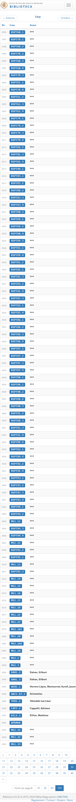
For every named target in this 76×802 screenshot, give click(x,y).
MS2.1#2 (16, 643)
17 (49, 760)
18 (57, 760)
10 (66, 754)
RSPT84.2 (17, 226)
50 (52, 788)
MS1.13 (15, 564)
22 (11, 767)
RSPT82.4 (17, 161)
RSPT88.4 (17, 442)
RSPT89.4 (17, 456)
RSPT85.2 (17, 283)
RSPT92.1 (17, 449)
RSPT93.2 (17, 485)
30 (72, 767)
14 (26, 760)
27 (49, 767)
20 (72, 760)
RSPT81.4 (17, 291)
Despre (61, 800)
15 (34, 760)
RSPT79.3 (17, 132)
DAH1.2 (15, 672)
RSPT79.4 (17, 139)
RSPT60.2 (17, 46)
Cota (12, 25)
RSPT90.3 (17, 406)
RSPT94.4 (17, 535)
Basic (70, 800)
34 (26, 773)
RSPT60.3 (17, 60)
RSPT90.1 (17, 377)
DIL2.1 (15, 715)
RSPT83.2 (17, 183)
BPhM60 (15, 722)
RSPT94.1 (17, 506)
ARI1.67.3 (18, 693)
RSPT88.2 (17, 399)
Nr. (3, 25)
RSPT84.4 (17, 255)
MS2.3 (15, 665)
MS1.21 (15, 622)
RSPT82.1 (17, 305)
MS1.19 (15, 650)
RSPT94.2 (17, 514)
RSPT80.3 (17, 211)
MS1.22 (15, 614)
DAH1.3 (15, 679)
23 (19, 767)
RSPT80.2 (17, 190)
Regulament (37, 800)
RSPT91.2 (17, 413)
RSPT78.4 (17, 89)
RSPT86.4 (17, 341)
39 (64, 773)
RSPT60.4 (17, 68)
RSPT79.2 (17, 125)
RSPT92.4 (17, 470)
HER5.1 (15, 686)
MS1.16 (15, 593)
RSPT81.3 (17, 276)
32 (11, 773)
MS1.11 (15, 521)
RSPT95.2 (17, 550)
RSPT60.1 (17, 32)
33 (19, 773)
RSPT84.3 (17, 240)
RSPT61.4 (17, 111)
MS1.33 (15, 744)
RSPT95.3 (17, 571)
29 (64, 767)
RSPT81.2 (17, 262)
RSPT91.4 (17, 435)
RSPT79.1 (17, 118)
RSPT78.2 (17, 53)
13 (19, 760)
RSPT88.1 (17, 384)
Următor (67, 17)
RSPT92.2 (17, 463)
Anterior (9, 17)
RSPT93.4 (17, 499)
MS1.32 (15, 737)
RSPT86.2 (17, 327)
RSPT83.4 (17, 204)
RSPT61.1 (17, 82)
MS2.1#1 (16, 629)
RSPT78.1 (17, 39)
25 (34, 767)
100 (59, 788)
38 (57, 773)
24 (26, 767)
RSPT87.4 (17, 370)
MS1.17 (15, 600)
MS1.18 (15, 607)
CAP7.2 (15, 708)
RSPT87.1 (17, 348)
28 (57, 767)
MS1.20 (15, 636)
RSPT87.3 (17, 363)
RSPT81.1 (17, 247)
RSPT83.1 (17, 175)
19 (64, 760)
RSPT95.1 (17, 557)
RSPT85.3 (17, 298)
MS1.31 (15, 729)
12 (11, 760)
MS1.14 (15, 578)
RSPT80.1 (17, 168)
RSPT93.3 (17, 492)
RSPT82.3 (17, 154)
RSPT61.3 (17, 104)
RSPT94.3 (17, 528)
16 (41, 760)
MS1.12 (15, 542)
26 (41, 767)
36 (41, 773)
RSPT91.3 (17, 427)
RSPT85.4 (17, 312)
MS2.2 (15, 658)
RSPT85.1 (17, 269)
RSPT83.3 (17, 197)
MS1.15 (15, 586)
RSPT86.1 (17, 319)
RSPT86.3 (17, 334)
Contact (51, 800)
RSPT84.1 (17, 219)
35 (34, 773)
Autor (33, 25)
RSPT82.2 (17, 147)
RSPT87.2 (17, 355)
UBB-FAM (62, 796)
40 (72, 773)
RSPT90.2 (17, 391)
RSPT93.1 (17, 478)
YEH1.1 (15, 701)
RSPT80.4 (17, 233)
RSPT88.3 (17, 420)
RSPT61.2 (17, 96)
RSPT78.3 (17, 75)
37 (49, 773)
